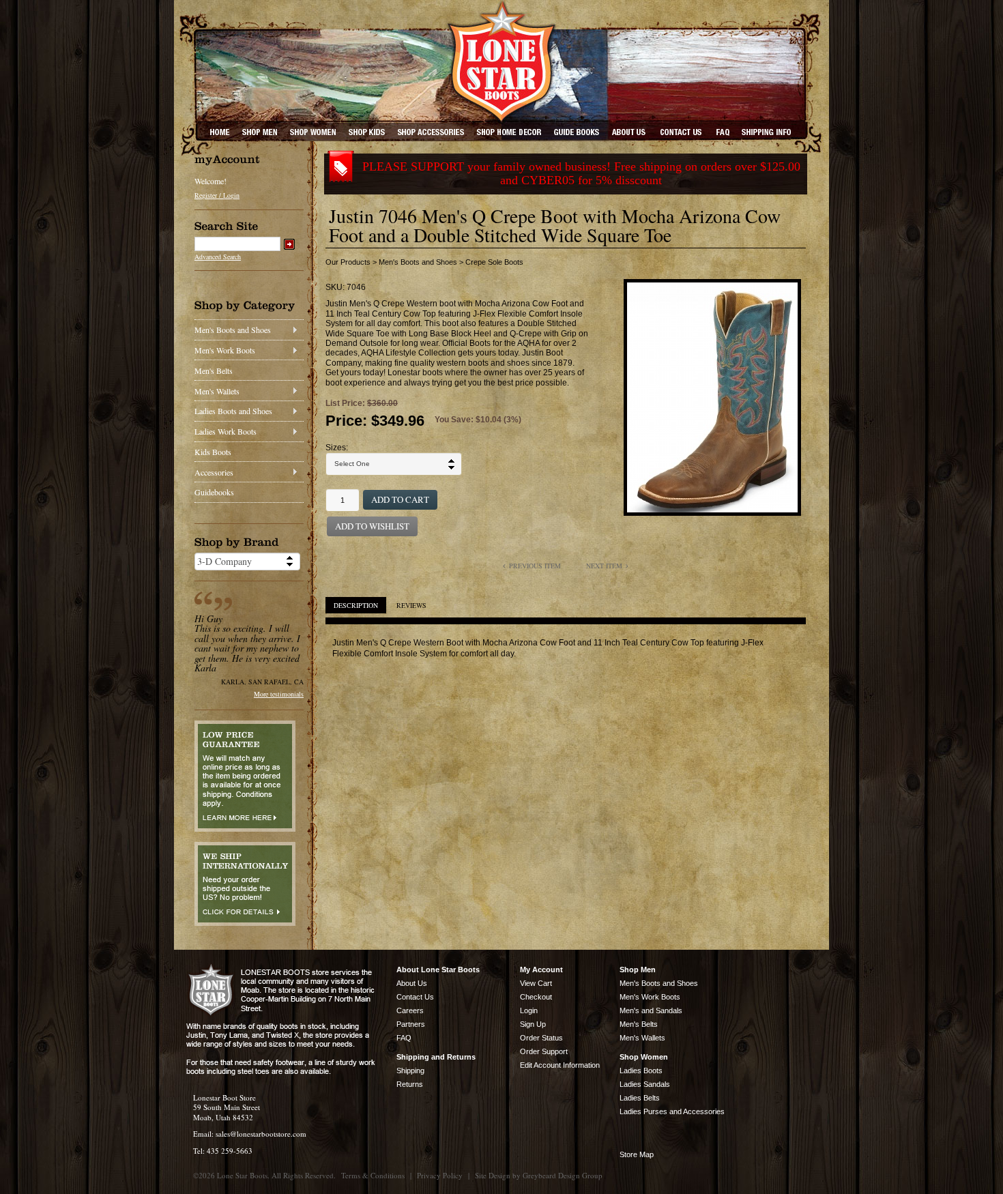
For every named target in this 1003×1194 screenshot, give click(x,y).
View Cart (536, 983)
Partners (410, 1024)
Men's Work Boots (224, 350)
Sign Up (533, 1024)
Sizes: (336, 447)
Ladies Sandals (645, 1084)
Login (529, 1010)
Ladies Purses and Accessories (672, 1111)
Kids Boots (212, 451)
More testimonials (279, 694)
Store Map (637, 1154)
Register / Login (216, 195)
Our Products (347, 262)
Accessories (213, 472)
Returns (409, 1084)
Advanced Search (217, 256)
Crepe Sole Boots (494, 262)
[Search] (289, 244)
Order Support (544, 1051)
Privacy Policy (440, 1175)
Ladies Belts (640, 1098)
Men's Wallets (216, 390)
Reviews (411, 605)
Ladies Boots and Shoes (233, 410)
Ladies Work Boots (225, 431)
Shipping (410, 1070)
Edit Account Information (560, 1065)
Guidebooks (214, 491)
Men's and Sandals (651, 1010)
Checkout (536, 997)
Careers (410, 1010)
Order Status (541, 1038)
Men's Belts (213, 370)
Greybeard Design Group (562, 1175)
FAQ (403, 1038)
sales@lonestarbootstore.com (261, 1134)
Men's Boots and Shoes (232, 329)
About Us (411, 983)
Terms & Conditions (373, 1175)
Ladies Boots (641, 1070)
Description (356, 605)
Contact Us (415, 997)
